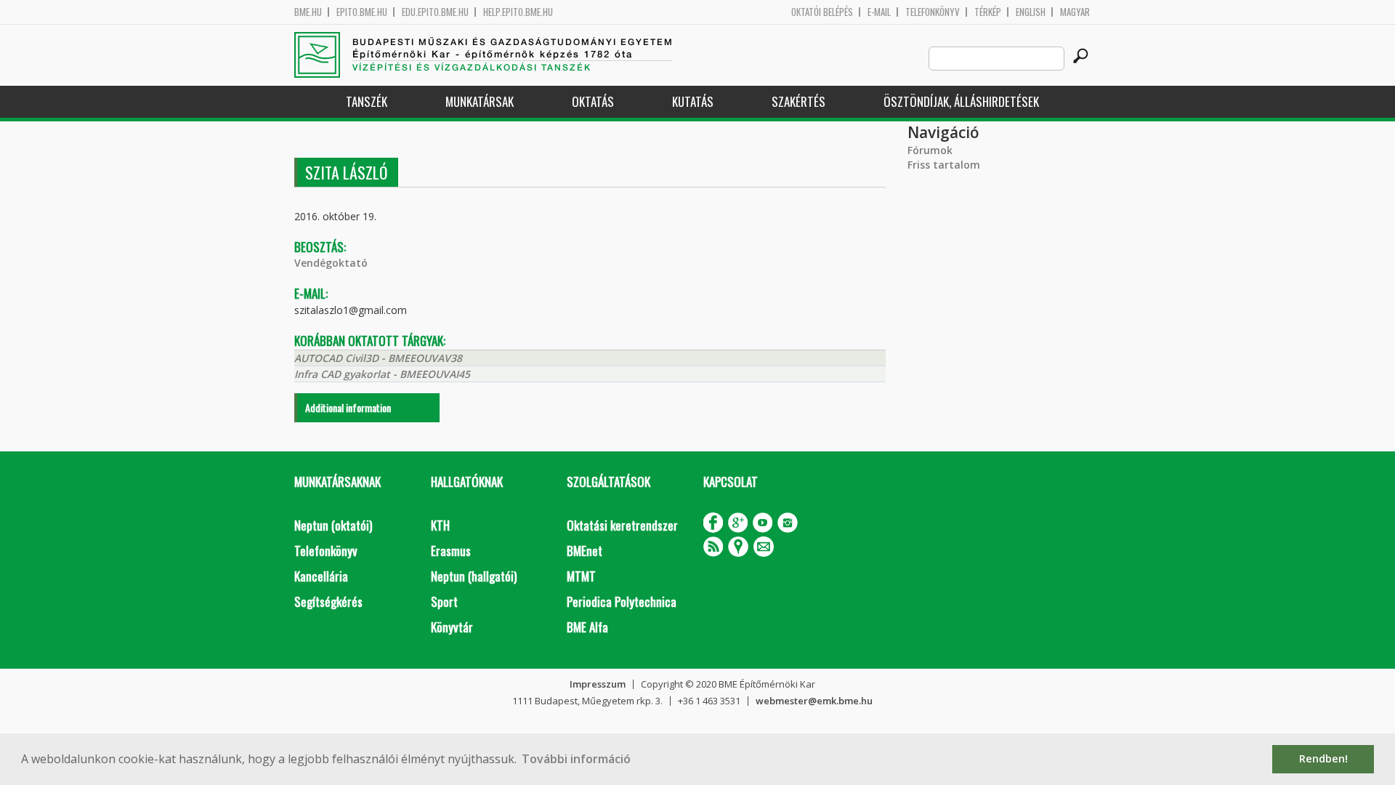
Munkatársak (479, 101)
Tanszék (366, 101)
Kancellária (321, 576)
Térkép (987, 12)
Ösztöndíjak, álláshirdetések (961, 101)
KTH (440, 525)
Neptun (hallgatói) (474, 576)
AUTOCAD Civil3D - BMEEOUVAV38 (378, 358)
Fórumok (930, 150)
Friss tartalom (943, 165)
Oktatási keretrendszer (622, 525)
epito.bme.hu (361, 12)
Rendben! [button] (1323, 758)
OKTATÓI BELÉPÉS (822, 12)
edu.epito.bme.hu (435, 12)
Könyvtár (452, 627)
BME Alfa (587, 627)
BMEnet (584, 551)
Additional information (348, 407)
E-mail (879, 12)
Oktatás (593, 101)
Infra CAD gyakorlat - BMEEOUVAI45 (382, 374)
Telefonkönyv (932, 12)
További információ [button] (576, 759)
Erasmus (451, 551)
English (1031, 12)
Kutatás (692, 101)
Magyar (1075, 12)
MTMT (581, 576)
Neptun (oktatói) (333, 525)
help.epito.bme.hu (518, 12)
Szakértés (798, 101)
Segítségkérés (328, 601)
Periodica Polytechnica (621, 601)
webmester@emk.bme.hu (814, 700)
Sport (444, 601)
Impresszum (598, 684)
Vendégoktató (331, 263)
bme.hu (308, 12)
